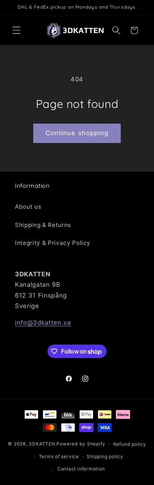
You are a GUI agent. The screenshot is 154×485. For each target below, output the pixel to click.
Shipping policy (105, 456)
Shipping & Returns (43, 224)
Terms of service (59, 456)
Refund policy (129, 444)
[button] (16, 30)
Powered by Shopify (80, 444)
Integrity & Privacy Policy (52, 242)
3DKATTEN (42, 444)
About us (28, 206)
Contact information (81, 469)
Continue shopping (77, 133)
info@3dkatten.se (43, 322)
